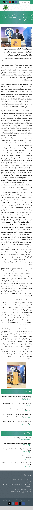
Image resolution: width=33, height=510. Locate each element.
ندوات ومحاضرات (9, 58)
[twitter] (20, 503)
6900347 (11, 484)
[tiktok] (9, 503)
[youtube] (16, 503)
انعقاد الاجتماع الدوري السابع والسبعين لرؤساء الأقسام (17, 443)
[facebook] (23, 503)
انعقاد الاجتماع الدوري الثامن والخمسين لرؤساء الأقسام (17, 403)
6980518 (5, 484)
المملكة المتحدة (18, 58)
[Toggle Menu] (29, 7)
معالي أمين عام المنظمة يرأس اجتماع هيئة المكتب (18, 409)
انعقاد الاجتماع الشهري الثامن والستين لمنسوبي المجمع (17, 437)
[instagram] (13, 503)
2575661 (24, 489)
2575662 (25, 484)
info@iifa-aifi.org (16, 492)
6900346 (18, 484)
